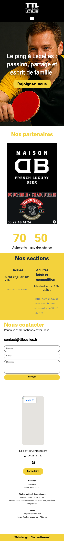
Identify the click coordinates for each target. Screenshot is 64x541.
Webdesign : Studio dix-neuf (32, 537)
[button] (32, 18)
